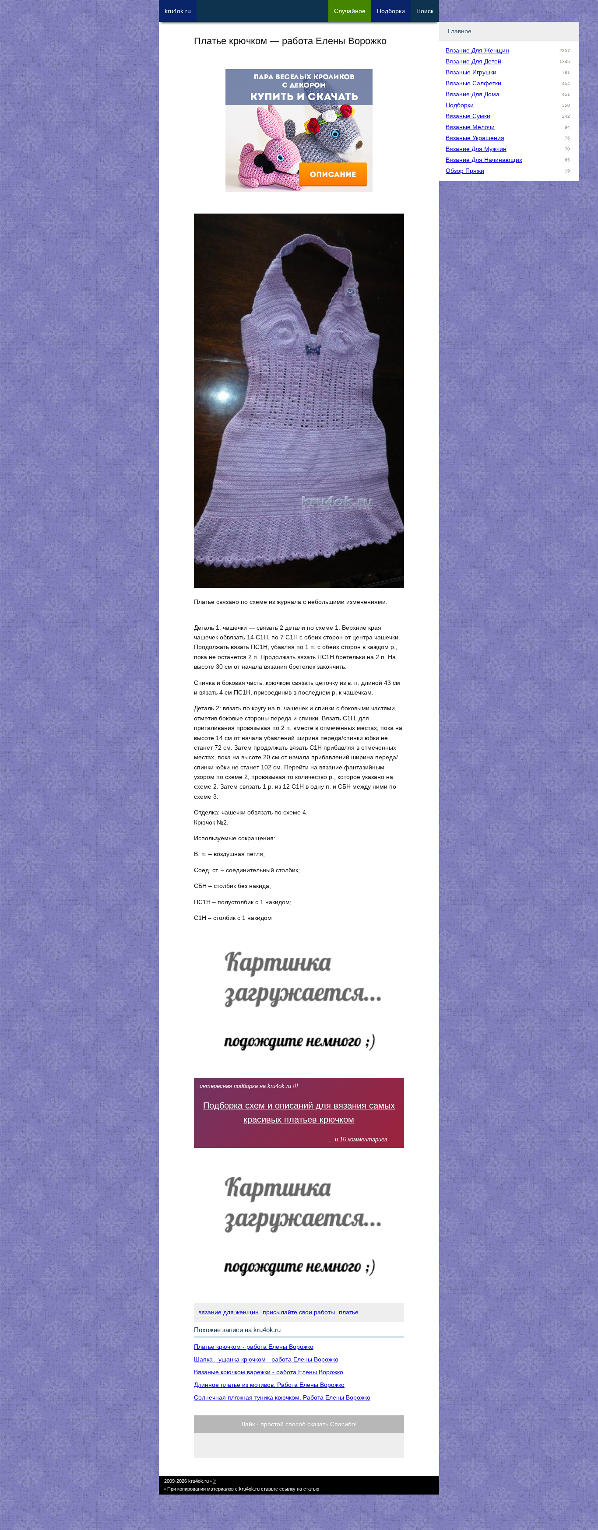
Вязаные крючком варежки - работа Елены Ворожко (268, 1372)
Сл (350, 10)
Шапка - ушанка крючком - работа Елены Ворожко (266, 1359)
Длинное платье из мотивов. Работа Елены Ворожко (269, 1384)
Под (391, 10)
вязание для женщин (228, 1312)
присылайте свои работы (299, 1312)
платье (349, 1312)
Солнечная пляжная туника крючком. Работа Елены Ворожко (282, 1397)
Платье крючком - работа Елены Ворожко (253, 1346)
